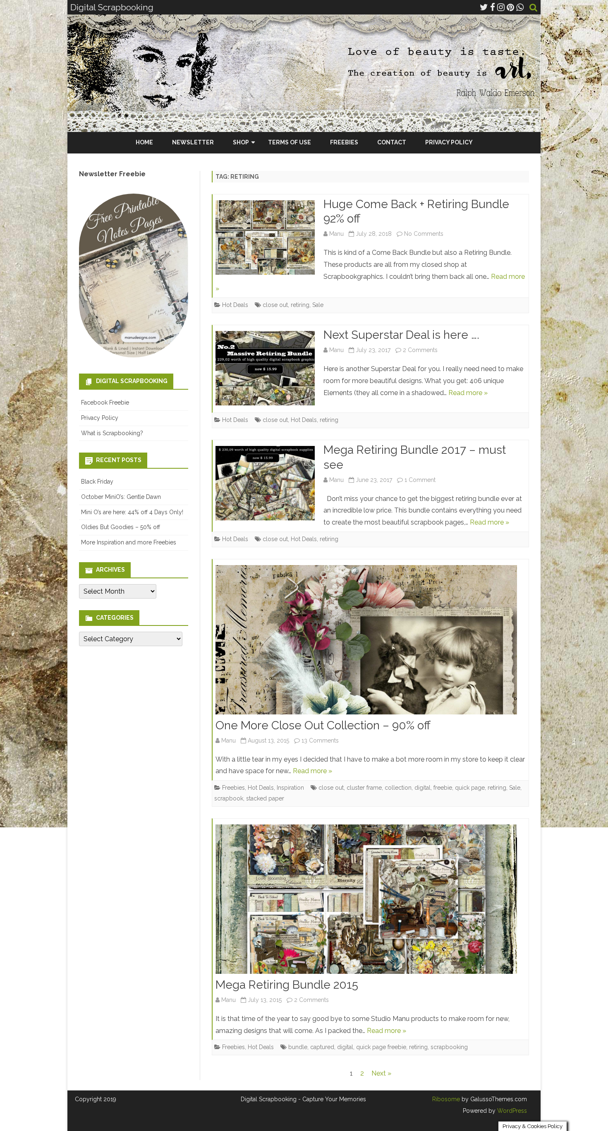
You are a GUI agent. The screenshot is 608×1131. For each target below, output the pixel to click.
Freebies (344, 142)
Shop (241, 142)
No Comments (423, 233)
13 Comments (320, 740)
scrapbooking (449, 1047)
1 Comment (420, 480)
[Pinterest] (510, 7)
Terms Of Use (289, 142)
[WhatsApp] (520, 7)
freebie (442, 787)
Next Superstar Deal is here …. (401, 335)
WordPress (511, 1110)
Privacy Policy (449, 142)
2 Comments (420, 350)
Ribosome (446, 1099)
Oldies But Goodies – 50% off (120, 527)
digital (422, 787)
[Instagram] (501, 7)
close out (275, 305)
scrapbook (228, 798)
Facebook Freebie (105, 402)
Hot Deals (235, 305)
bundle (297, 1047)
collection (398, 787)
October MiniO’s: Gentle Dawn (121, 497)
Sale (317, 305)
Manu (336, 233)
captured (322, 1047)
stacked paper (265, 798)
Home (144, 142)
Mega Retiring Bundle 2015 (286, 985)
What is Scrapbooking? (112, 433)
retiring (300, 305)
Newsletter (193, 142)
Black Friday (97, 481)
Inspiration (290, 787)
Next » (381, 1073)
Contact (391, 142)
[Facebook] (492, 7)
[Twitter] (484, 7)
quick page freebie (381, 1047)
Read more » (468, 393)
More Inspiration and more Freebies (128, 542)
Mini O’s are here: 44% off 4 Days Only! (132, 512)
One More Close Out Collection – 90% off (323, 725)
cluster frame (364, 787)
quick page (470, 787)
